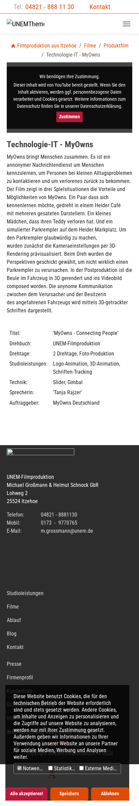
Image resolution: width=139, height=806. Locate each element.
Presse (14, 664)
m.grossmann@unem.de (67, 531)
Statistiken (65, 768)
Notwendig (34, 768)
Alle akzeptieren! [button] (26, 794)
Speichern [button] (69, 794)
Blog (12, 633)
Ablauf (14, 620)
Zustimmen (69, 116)
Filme (13, 606)
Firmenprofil (20, 677)
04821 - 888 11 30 (49, 7)
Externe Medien (101, 768)
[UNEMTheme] (25, 24)
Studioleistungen (25, 593)
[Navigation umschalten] (126, 24)
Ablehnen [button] (110, 794)
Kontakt (99, 7)
